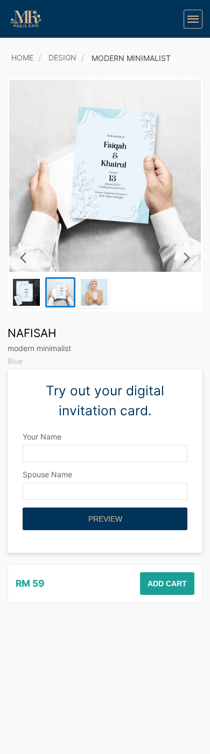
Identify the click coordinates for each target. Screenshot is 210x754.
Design (62, 57)
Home (22, 57)
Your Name (42, 436)
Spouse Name (47, 474)
